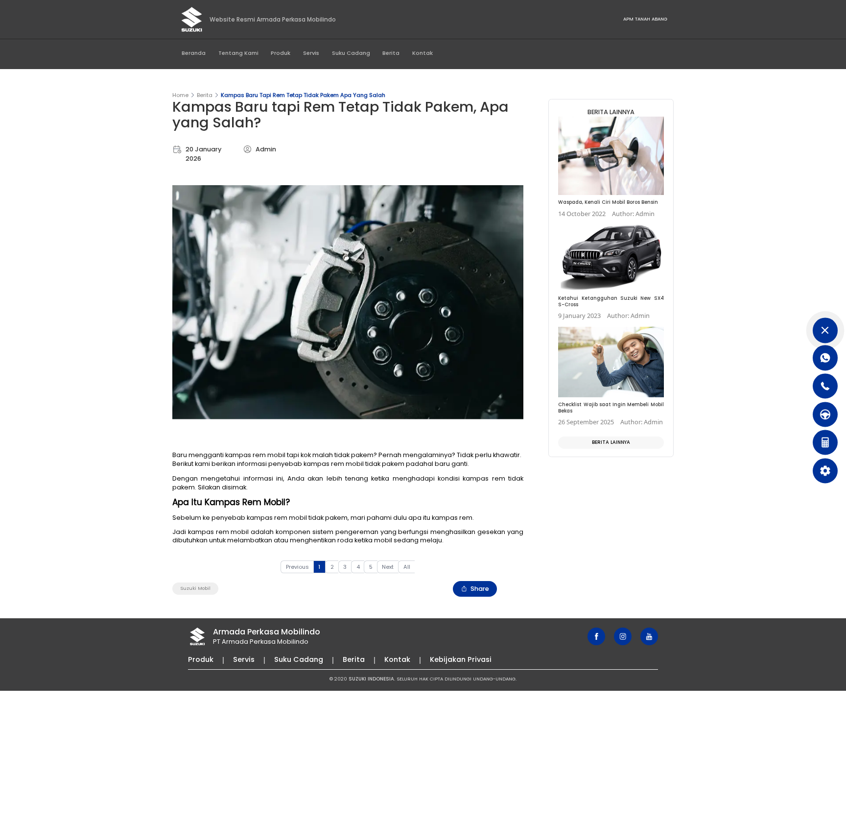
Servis (311, 53)
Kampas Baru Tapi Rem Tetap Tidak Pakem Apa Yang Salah (303, 95)
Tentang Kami (238, 53)
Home (180, 95)
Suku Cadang (351, 53)
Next (388, 567)
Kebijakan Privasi (461, 659)
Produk (280, 53)
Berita (391, 53)
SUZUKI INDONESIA (371, 679)
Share (479, 588)
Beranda (194, 53)
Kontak (422, 53)
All (406, 567)
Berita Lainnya (611, 442)
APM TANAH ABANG (645, 19)
